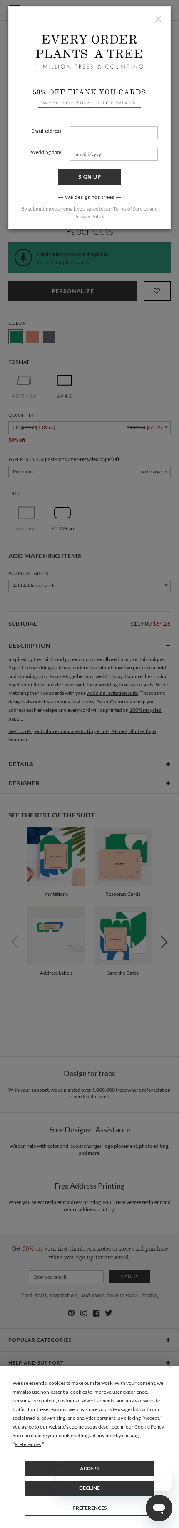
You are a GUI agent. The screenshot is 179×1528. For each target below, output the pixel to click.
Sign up (89, 176)
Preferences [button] (28, 1444)
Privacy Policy (89, 216)
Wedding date (46, 152)
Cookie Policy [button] (149, 1427)
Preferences (89, 1508)
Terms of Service (131, 209)
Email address (46, 131)
